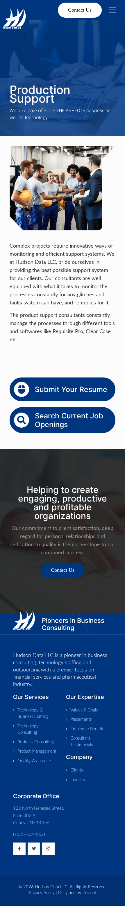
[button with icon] (19, 849)
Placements (81, 719)
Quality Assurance (34, 761)
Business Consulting (35, 742)
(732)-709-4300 (29, 834)
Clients (76, 770)
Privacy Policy (42, 893)
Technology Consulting (28, 729)
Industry (77, 780)
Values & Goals (84, 710)
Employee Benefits (87, 729)
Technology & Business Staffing (33, 713)
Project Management (36, 751)
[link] (24, 620)
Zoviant (90, 893)
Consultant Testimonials (81, 741)
